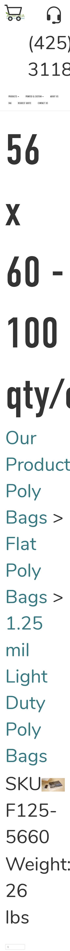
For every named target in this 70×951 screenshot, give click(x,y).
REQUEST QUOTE (24, 103)
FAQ (9, 103)
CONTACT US (43, 103)
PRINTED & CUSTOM (34, 96)
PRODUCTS (13, 96)
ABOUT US (54, 96)
